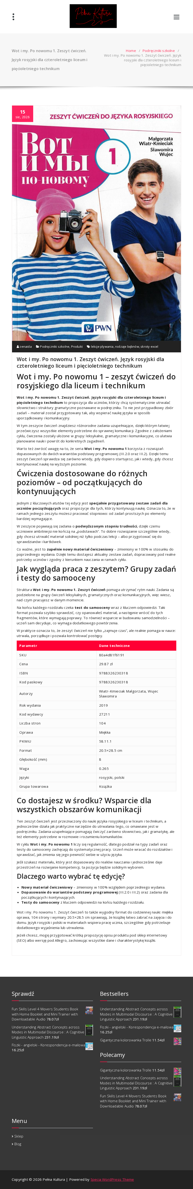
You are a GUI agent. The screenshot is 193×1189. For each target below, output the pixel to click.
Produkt (77, 346)
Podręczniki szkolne (158, 50)
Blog (17, 1144)
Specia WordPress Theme (112, 1179)
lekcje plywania (102, 346)
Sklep (18, 1136)
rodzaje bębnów (127, 346)
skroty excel (149, 346)
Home (131, 50)
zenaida (25, 346)
